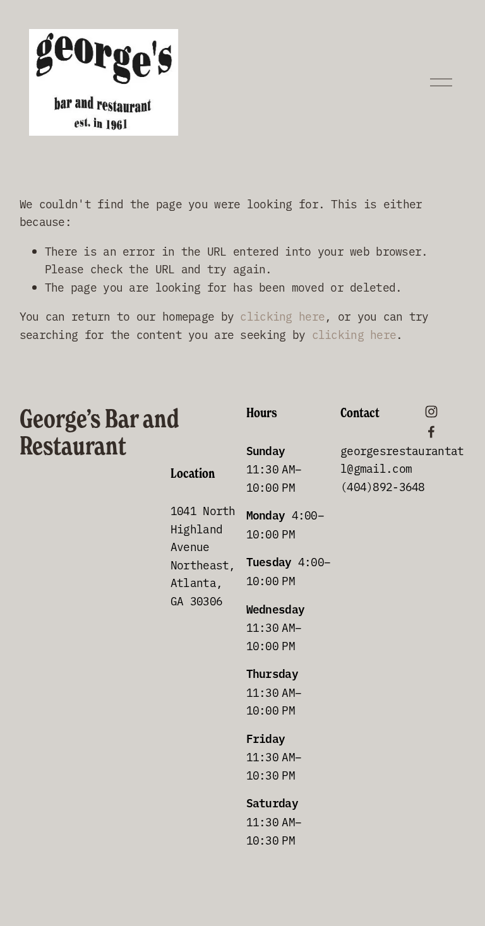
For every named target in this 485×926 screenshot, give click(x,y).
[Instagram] (431, 411)
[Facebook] (431, 431)
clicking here (282, 315)
